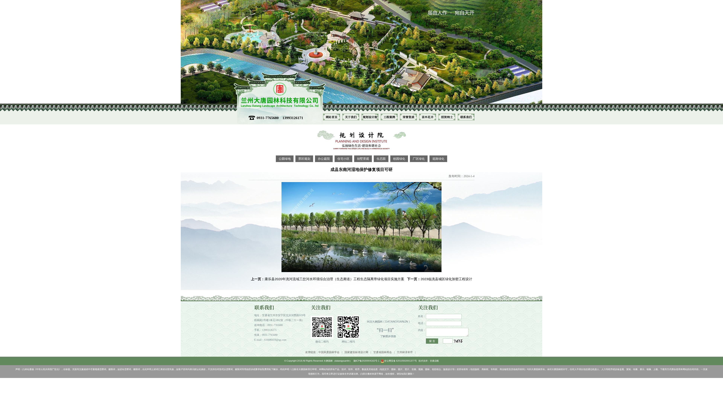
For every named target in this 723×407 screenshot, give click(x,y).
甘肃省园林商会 (382, 352)
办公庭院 (324, 158)
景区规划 (304, 158)
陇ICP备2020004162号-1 (366, 361)
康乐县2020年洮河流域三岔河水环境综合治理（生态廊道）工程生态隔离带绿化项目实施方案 (334, 279)
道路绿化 (438, 158)
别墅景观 (363, 158)
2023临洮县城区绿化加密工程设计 (446, 279)
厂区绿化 (419, 158)
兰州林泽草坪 (405, 352)
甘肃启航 (434, 361)
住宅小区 (343, 158)
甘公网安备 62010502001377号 (400, 361)
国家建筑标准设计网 (356, 352)
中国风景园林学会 (328, 352)
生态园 (381, 158)
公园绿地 (285, 158)
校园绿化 (399, 158)
